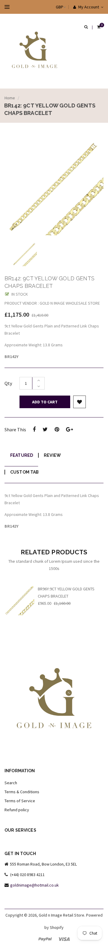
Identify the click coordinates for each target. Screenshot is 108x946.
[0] (98, 27)
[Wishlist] (79, 402)
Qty (8, 383)
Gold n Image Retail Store (61, 915)
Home (9, 98)
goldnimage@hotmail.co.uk (34, 885)
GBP (53, 7)
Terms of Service (19, 800)
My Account (88, 7)
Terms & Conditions (21, 791)
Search (10, 782)
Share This (15, 429)
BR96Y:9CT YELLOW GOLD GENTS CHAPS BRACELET (66, 592)
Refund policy (16, 809)
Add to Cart (45, 402)
